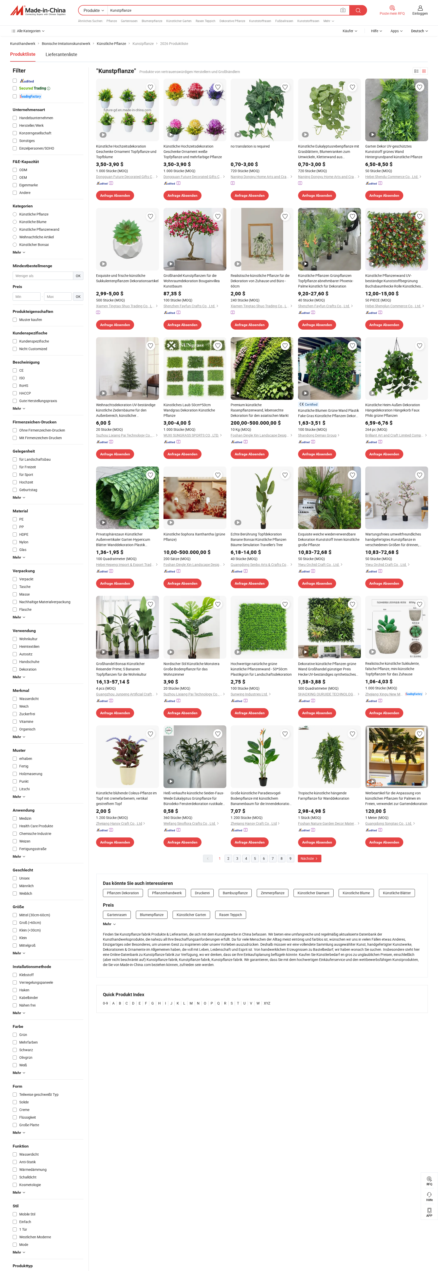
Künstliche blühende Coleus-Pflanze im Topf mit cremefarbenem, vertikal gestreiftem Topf (126, 798)
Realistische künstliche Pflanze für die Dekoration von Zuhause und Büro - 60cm (260, 281)
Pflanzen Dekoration (123, 892)
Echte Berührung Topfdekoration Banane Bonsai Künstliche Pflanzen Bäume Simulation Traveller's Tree (258, 539)
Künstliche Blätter (397, 892)
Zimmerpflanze (272, 892)
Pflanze (111, 21)
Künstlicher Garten (179, 21)
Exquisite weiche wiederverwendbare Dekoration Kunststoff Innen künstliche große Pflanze (328, 539)
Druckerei (202, 892)
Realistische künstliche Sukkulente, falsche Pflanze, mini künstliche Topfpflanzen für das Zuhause (392, 668)
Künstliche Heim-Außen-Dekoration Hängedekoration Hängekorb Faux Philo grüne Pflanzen (392, 410)
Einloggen (420, 13)
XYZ (267, 1003)
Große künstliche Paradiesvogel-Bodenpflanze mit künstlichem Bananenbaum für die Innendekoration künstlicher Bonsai (261, 798)
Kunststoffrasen (260, 21)
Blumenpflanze (152, 21)
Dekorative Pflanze (232, 21)
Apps (395, 30)
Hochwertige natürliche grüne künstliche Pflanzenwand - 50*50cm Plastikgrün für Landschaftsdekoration (261, 669)
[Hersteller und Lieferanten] (37, 10)
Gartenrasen (129, 21)
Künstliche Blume (356, 892)
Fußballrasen (284, 21)
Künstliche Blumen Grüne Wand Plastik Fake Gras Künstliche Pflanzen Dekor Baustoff (328, 413)
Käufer (348, 30)
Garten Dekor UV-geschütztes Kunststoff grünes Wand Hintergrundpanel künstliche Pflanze (393, 151)
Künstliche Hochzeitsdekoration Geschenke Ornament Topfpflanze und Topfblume (126, 151)
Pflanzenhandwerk (167, 892)
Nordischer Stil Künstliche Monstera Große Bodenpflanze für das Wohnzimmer (191, 669)
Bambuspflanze (235, 892)
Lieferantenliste (61, 54)
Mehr (107, 924)
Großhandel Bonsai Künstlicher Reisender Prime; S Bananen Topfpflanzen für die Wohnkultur (121, 669)
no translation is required (250, 146)
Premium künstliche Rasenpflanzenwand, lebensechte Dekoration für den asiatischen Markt (260, 410)
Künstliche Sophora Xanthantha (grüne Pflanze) (194, 537)
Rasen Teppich (205, 21)
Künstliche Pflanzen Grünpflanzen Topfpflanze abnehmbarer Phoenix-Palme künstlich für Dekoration (325, 281)
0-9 (105, 1003)
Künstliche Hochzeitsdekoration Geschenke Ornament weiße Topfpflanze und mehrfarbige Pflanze (192, 151)
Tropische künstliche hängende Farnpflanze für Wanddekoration (323, 796)
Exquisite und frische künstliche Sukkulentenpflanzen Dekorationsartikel (127, 278)
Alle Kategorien (29, 30)
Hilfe (374, 30)
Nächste (308, 858)
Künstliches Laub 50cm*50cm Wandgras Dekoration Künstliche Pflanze (189, 410)
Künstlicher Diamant (314, 892)
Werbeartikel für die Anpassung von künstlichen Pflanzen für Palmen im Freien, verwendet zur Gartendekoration (396, 798)
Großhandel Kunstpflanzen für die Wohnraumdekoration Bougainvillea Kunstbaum (191, 281)
